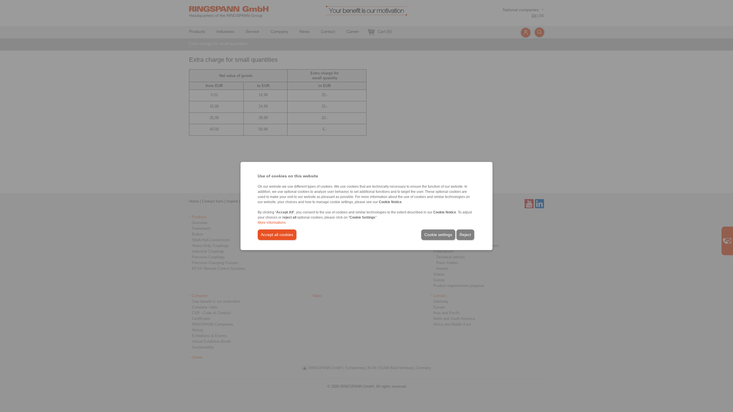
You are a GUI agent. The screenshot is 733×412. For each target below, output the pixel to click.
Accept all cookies (277, 234)
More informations (272, 222)
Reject (465, 234)
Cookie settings (438, 234)
